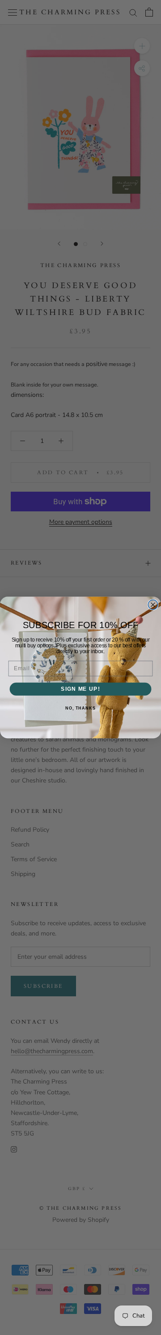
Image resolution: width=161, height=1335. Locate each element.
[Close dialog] (153, 605)
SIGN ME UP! (80, 689)
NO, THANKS (80, 708)
